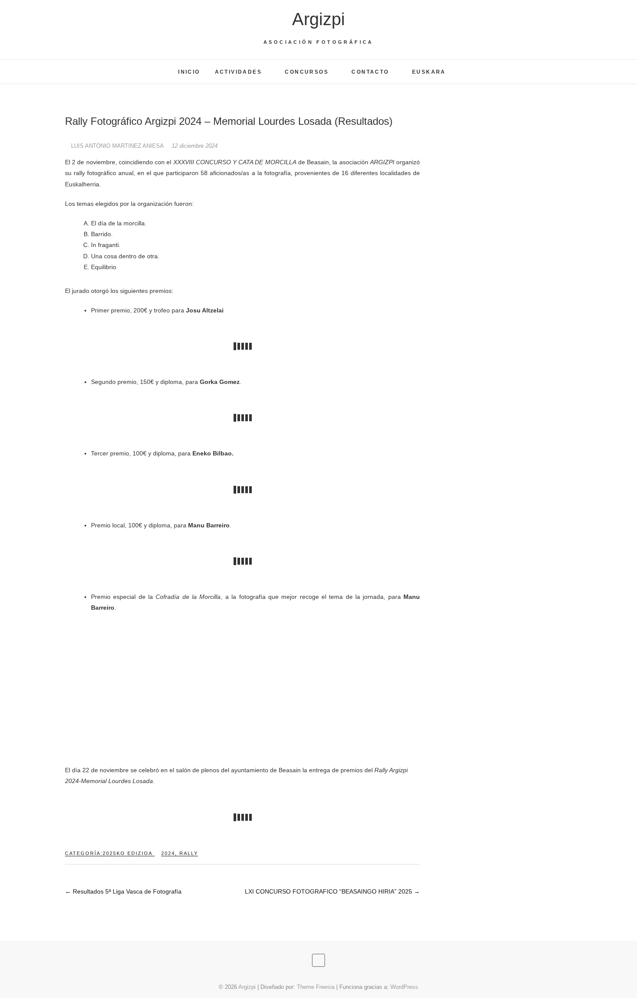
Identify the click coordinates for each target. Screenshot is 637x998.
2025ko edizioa (128, 853)
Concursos (306, 72)
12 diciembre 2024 (195, 146)
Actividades (238, 72)
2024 (168, 853)
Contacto (370, 72)
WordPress (404, 987)
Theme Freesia (316, 987)
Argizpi (318, 19)
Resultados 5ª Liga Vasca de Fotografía (123, 891)
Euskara (429, 72)
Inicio (189, 72)
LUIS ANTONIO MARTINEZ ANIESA (117, 146)
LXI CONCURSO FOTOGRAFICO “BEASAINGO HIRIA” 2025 (332, 891)
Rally (188, 853)
